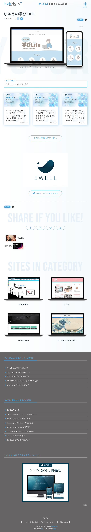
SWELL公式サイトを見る (46, 193)
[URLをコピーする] (60, 228)
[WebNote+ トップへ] (13, 4)
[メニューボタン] (85, 4)
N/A (42, 529)
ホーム (25, 522)
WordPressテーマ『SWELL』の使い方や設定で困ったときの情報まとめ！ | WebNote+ (45, 116)
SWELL (55, 529)
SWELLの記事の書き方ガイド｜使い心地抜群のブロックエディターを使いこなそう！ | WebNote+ (75, 116)
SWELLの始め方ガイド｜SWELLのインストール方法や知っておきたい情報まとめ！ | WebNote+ (16, 116)
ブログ (80, 19)
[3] (81, 26)
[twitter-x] (44, 518)
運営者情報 (34, 522)
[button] (30, 228)
